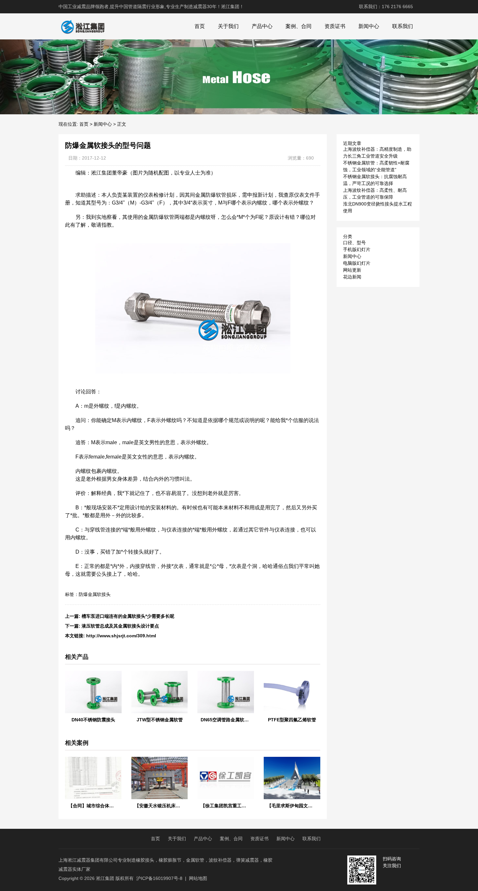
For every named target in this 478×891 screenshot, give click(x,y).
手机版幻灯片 (356, 249)
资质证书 (335, 26)
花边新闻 (352, 276)
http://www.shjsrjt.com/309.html (121, 635)
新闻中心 (368, 26)
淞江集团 (105, 878)
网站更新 (352, 270)
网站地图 (198, 878)
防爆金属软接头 (95, 594)
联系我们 (402, 26)
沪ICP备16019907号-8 (159, 878)
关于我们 (228, 26)
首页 (199, 26)
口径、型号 (354, 242)
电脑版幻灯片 (356, 263)
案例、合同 (298, 26)
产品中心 (262, 26)
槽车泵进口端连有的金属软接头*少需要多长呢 (128, 616)
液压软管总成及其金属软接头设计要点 (120, 626)
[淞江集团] (83, 26)
